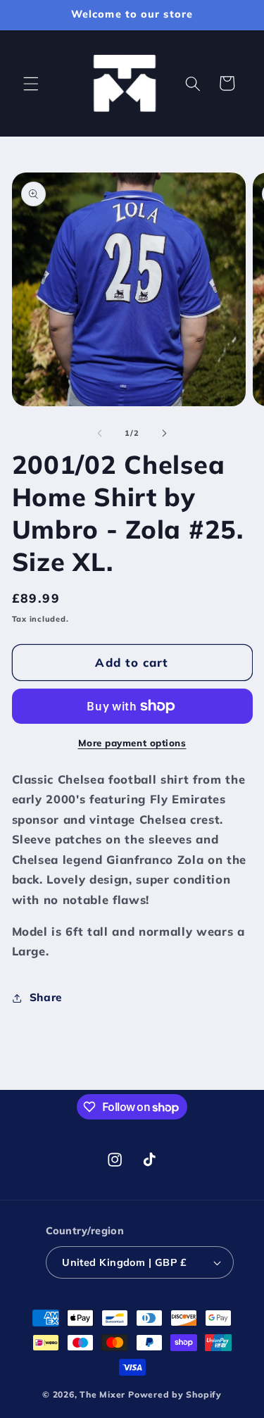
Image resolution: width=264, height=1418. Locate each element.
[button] (31, 83)
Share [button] (46, 997)
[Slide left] (99, 433)
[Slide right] (164, 433)
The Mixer (102, 1394)
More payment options (132, 742)
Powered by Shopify (175, 1394)
